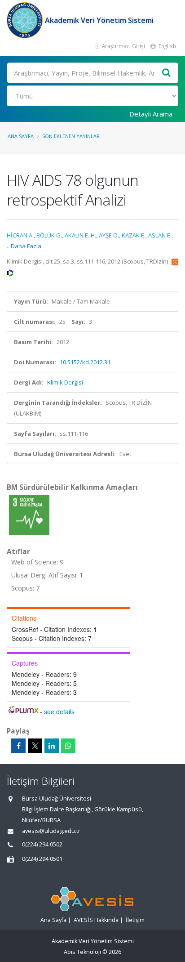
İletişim (135, 920)
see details (59, 711)
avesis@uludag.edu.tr (51, 831)
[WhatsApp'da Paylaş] (68, 745)
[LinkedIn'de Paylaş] (51, 745)
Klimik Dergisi (65, 382)
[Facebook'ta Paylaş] (18, 745)
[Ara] (166, 73)
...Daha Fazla (24, 246)
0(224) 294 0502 (42, 844)
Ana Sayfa (21, 136)
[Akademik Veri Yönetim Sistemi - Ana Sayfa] (26, 20)
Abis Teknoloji (82, 952)
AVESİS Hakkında (96, 920)
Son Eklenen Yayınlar (71, 136)
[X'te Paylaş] (35, 745)
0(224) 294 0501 (42, 859)
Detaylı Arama (150, 113)
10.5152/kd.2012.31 (85, 362)
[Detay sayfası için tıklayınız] (29, 514)
